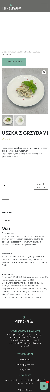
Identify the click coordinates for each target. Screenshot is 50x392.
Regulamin (25, 370)
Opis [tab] (7, 221)
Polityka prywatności (25, 365)
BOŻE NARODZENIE (23, 52)
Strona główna (8, 52)
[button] (44, 72)
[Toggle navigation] (44, 6)
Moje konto (25, 360)
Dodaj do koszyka (41, 185)
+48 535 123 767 (25, 390)
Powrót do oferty (14, 62)
